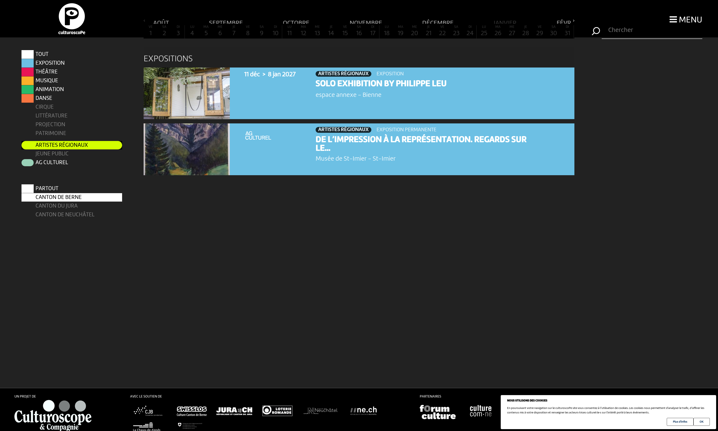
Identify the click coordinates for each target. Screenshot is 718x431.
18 (387, 31)
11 (289, 31)
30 (553, 31)
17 (372, 31)
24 (470, 31)
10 (276, 31)
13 (317, 31)
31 (567, 31)
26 (498, 31)
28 (525, 31)
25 (484, 31)
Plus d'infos (680, 421)
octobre (297, 21)
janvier (506, 21)
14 (331, 31)
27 (512, 31)
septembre (226, 21)
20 (414, 31)
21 (428, 31)
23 (456, 31)
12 (303, 31)
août (161, 21)
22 (442, 31)
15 (345, 31)
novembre (366, 21)
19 (401, 31)
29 (539, 31)
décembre (438, 21)
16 (359, 31)
